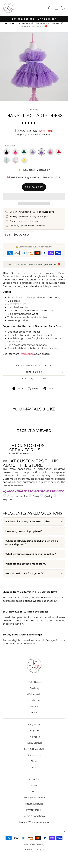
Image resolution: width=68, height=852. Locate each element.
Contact (34, 785)
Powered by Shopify (34, 849)
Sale (34, 767)
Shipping (22, 134)
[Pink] (50, 152)
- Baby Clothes (34, 743)
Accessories (34, 755)
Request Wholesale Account (34, 822)
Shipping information (34, 365)
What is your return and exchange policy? (30, 553)
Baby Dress (34, 724)
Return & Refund (34, 803)
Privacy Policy (34, 809)
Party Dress (34, 682)
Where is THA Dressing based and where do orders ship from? (31, 542)
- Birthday (34, 688)
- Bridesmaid (34, 694)
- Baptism (34, 730)
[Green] (24, 152)
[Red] (59, 152)
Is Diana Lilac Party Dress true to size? (28, 521)
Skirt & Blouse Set (34, 749)
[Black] (7, 152)
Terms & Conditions (34, 816)
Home (33, 109)
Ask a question (34, 379)
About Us (34, 779)
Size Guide (34, 372)
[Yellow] (24, 160)
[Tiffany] (7, 160)
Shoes (34, 712)
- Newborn (34, 737)
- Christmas (34, 700)
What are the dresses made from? (25, 563)
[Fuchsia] (15, 152)
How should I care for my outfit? (25, 573)
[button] (28, 123)
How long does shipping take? (23, 531)
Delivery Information (34, 797)
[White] (15, 160)
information (27, 353)
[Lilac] (41, 152)
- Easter (34, 706)
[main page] (8, 8)
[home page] (34, 666)
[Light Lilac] (33, 152)
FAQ (34, 791)
